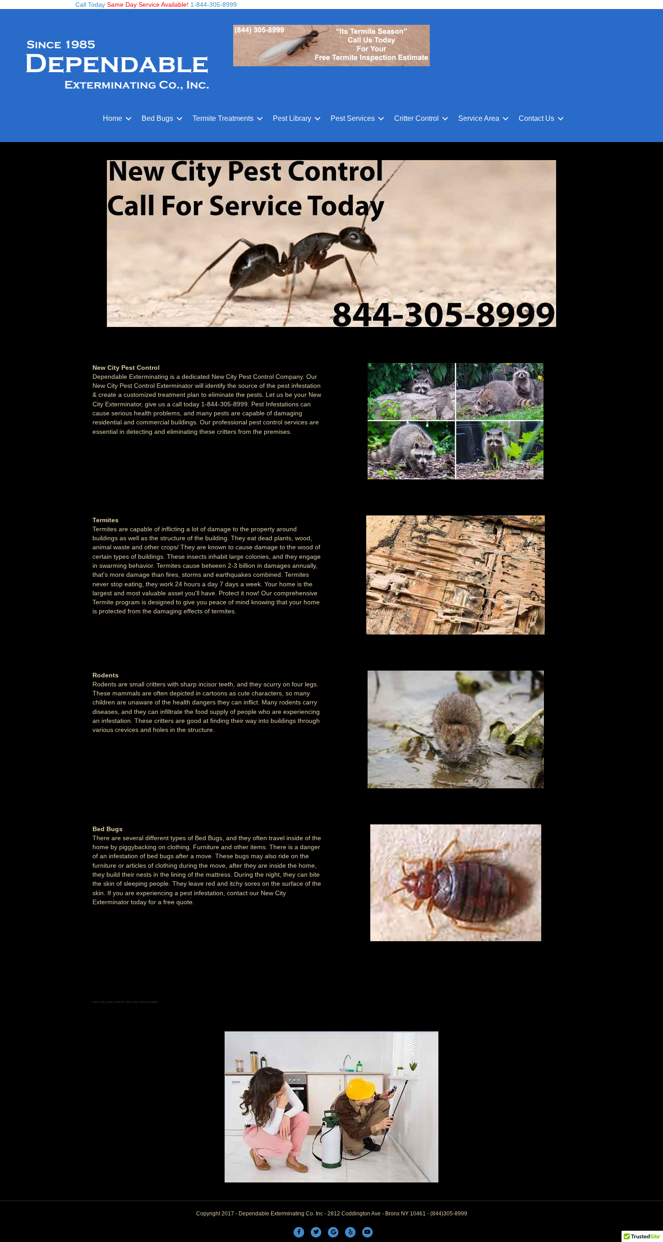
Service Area (478, 118)
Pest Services (353, 118)
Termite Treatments (223, 118)
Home (112, 118)
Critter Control (416, 118)
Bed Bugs (157, 118)
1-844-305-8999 (213, 4)
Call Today (90, 4)
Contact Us (536, 118)
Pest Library (292, 118)
